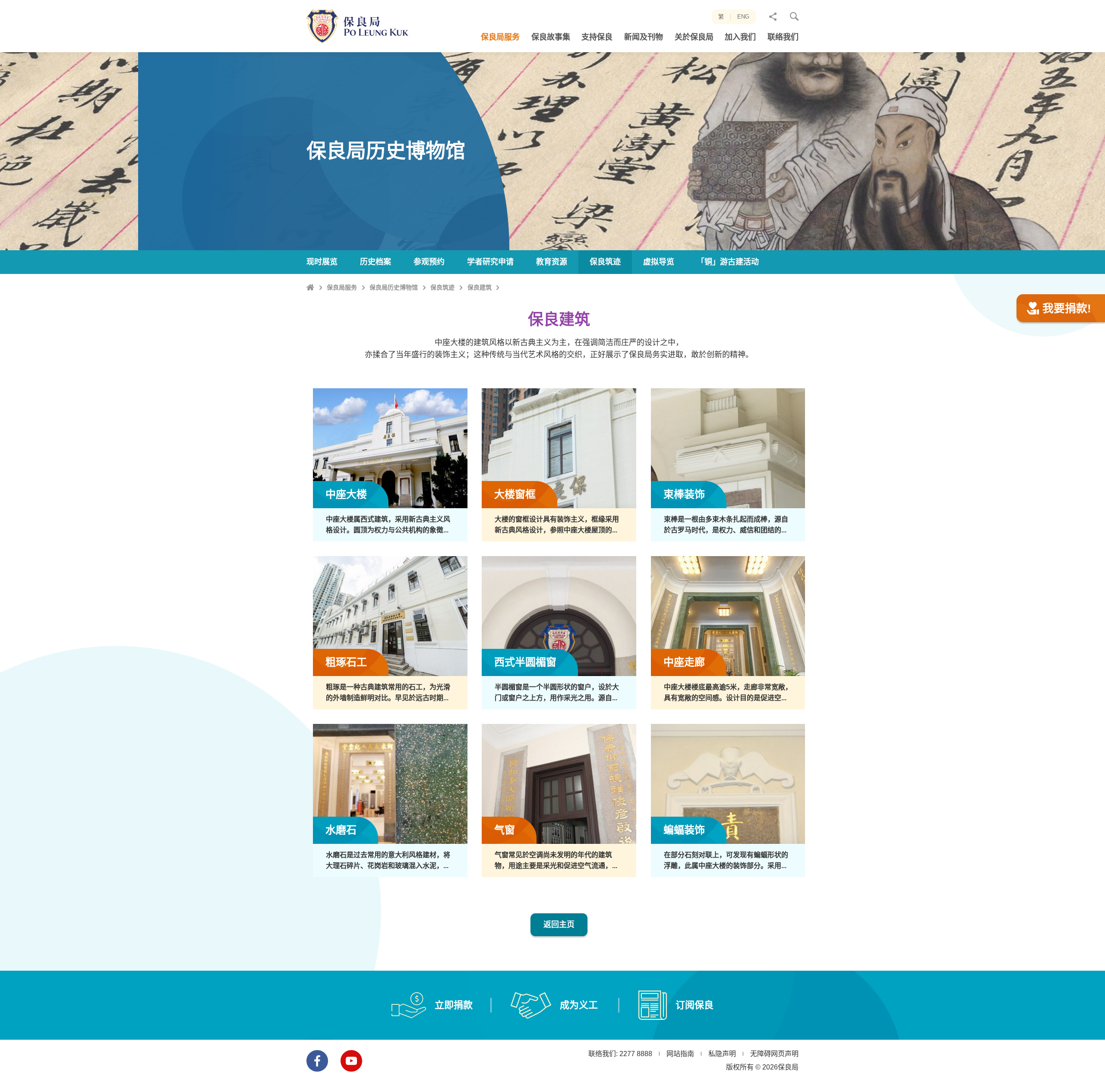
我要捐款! (1066, 308)
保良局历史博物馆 (393, 287)
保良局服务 (342, 287)
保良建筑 (479, 287)
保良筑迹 (442, 287)
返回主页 (559, 924)
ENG (743, 16)
